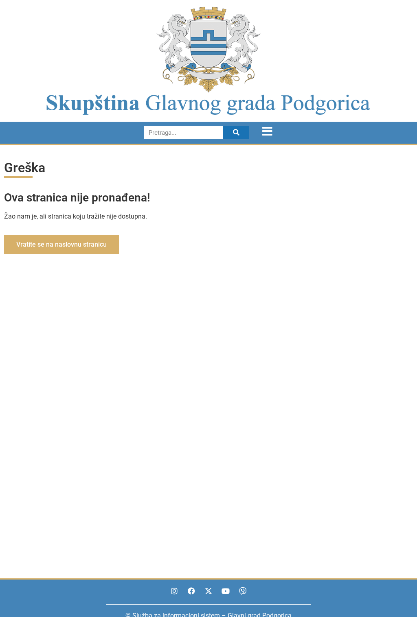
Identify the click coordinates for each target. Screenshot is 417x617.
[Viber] (242, 591)
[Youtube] (225, 591)
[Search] (236, 132)
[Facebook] (191, 591)
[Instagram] (174, 591)
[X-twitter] (208, 591)
